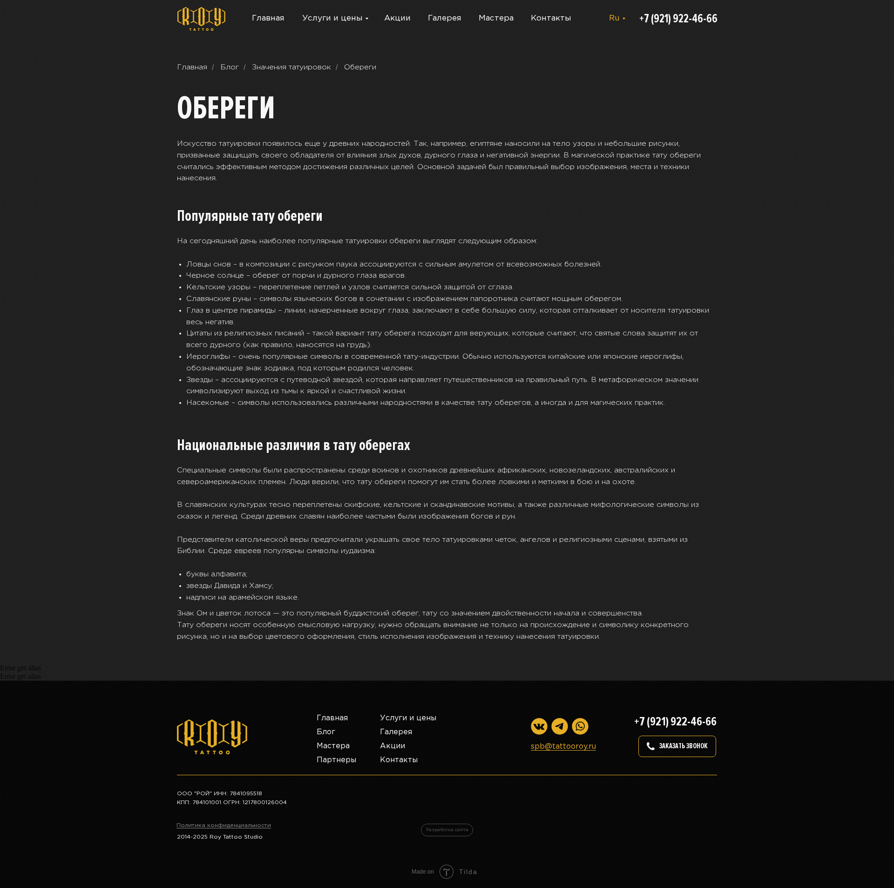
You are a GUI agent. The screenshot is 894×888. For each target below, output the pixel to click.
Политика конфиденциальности (223, 825)
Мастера (496, 18)
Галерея (444, 18)
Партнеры (336, 760)
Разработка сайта (447, 830)
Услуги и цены (332, 18)
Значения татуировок (291, 67)
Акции (397, 18)
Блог (229, 67)
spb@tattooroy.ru (563, 746)
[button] (677, 746)
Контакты (551, 18)
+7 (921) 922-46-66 (678, 19)
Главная (268, 18)
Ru (614, 18)
